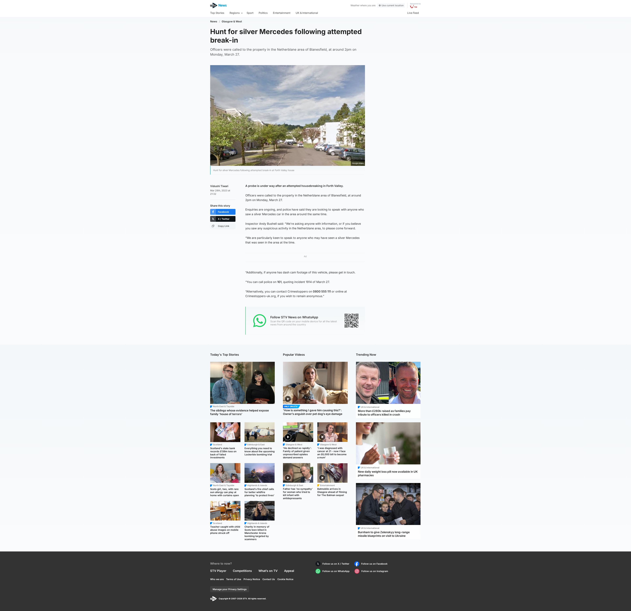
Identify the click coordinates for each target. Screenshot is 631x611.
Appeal (289, 571)
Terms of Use (233, 579)
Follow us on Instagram (374, 571)
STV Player (218, 571)
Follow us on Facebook (374, 563)
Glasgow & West (232, 21)
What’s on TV (268, 571)
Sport (250, 12)
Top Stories (217, 12)
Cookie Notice (285, 579)
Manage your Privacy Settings (230, 589)
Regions (235, 12)
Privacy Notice (252, 579)
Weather (355, 5)
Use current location (393, 5)
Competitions (242, 571)
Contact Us (268, 579)
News (213, 21)
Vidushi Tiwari (219, 186)
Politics (263, 12)
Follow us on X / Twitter (335, 563)
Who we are (217, 579)
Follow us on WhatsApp (336, 571)
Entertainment (281, 12)
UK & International (307, 12)
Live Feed (413, 12)
